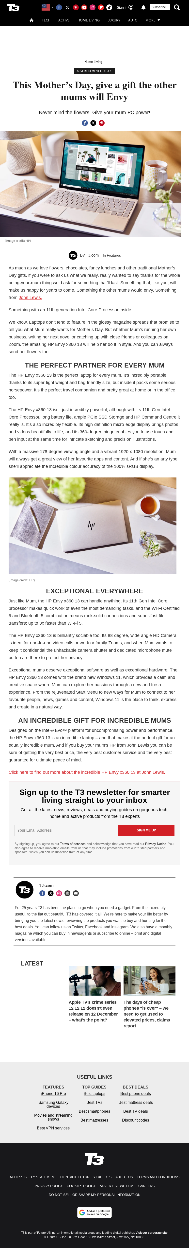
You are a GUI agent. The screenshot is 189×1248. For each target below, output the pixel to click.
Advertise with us (117, 1186)
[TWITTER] (52, 893)
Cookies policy (81, 1186)
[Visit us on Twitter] (67, 7)
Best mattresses (94, 1120)
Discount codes (135, 1120)
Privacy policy (49, 1186)
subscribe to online (113, 933)
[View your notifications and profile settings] (143, 7)
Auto (133, 20)
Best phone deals (135, 1093)
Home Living (89, 20)
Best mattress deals (136, 1102)
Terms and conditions (158, 1177)
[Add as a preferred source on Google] (94, 1212)
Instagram (119, 927)
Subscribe (159, 7)
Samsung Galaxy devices (53, 1104)
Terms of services (73, 844)
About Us (124, 1177)
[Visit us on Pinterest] (76, 7)
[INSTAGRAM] (60, 893)
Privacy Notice (155, 844)
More (150, 20)
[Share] (85, 123)
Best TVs (94, 1102)
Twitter (77, 927)
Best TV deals (135, 1111)
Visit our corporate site (152, 1232)
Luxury (114, 20)
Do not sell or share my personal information (95, 1195)
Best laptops (94, 1093)
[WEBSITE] (68, 893)
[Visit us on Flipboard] (101, 7)
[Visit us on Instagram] (92, 7)
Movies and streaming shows (53, 1117)
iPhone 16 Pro (53, 1093)
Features (114, 255)
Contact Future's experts (85, 1177)
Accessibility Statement (33, 1177)
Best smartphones (94, 1111)
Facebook (94, 927)
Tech (46, 20)
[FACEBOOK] (43, 893)
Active (64, 20)
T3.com (92, 255)
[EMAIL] (77, 893)
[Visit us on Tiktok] (109, 7)
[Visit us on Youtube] (84, 7)
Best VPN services (53, 1128)
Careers (146, 1186)
